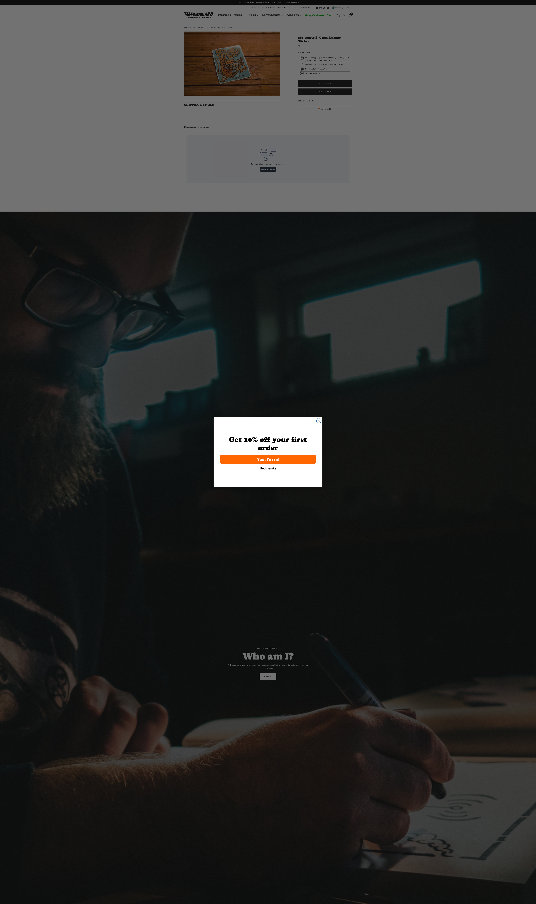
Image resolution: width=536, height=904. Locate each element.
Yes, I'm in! (268, 459)
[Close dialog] (318, 420)
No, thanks (268, 468)
